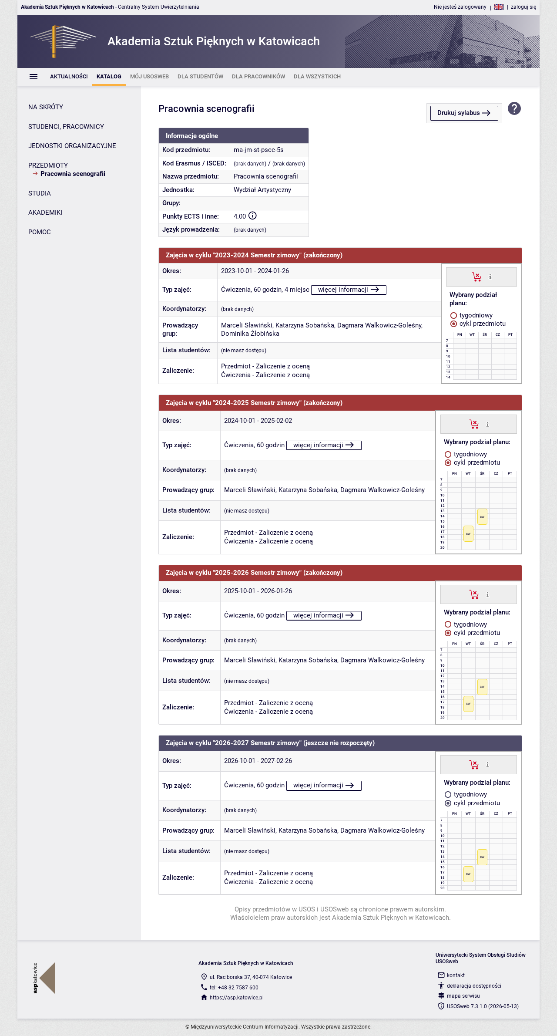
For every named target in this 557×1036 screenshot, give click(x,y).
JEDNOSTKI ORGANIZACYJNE (72, 146)
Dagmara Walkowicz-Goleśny (379, 325)
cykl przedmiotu (482, 323)
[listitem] (69, 77)
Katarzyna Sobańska (304, 325)
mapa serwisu (463, 996)
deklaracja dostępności (474, 986)
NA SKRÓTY (45, 107)
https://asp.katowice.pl (237, 998)
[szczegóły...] (490, 276)
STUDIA (39, 193)
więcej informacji (343, 290)
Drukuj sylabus (458, 113)
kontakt (456, 975)
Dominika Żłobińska (250, 333)
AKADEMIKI (45, 212)
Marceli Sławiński (246, 325)
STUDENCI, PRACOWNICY (66, 127)
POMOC (39, 232)
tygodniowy (475, 315)
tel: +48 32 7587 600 (234, 988)
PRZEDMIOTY (48, 165)
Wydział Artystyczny (262, 190)
